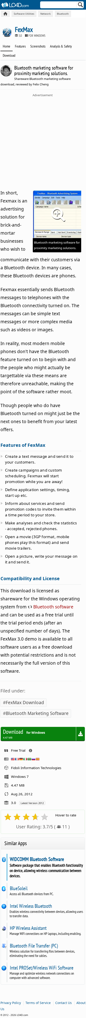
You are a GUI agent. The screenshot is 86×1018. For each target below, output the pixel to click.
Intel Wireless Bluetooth (31, 906)
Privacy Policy (10, 1003)
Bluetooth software (52, 607)
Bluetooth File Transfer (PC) (34, 945)
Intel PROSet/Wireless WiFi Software (41, 968)
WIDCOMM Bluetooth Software (37, 859)
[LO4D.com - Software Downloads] (5, 13)
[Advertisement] (43, 142)
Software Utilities (24, 13)
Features (20, 46)
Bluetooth (63, 13)
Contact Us (63, 1003)
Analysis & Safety (61, 46)
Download (9, 55)
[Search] (80, 5)
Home (6, 46)
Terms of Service (38, 1003)
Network (45, 13)
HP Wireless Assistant (28, 928)
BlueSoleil (19, 888)
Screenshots (37, 46)
